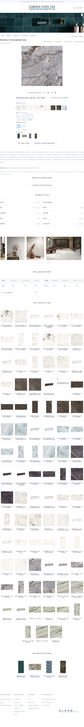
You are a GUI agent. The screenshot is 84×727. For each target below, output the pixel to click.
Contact (16, 702)
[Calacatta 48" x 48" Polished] (24, 107)
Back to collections (77, 36)
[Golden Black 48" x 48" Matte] (53, 107)
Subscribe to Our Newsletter (69, 713)
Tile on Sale (45, 705)
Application (67, 41)
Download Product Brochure (43, 185)
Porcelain (16, 35)
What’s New (31, 702)
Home (2, 35)
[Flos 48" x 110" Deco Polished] (30, 135)
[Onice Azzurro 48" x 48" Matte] (64, 107)
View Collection (78, 41)
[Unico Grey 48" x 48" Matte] (30, 116)
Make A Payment (18, 705)
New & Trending (47, 702)
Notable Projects (33, 705)
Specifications (47, 41)
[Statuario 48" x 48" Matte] (30, 107)
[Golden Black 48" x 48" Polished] (58, 107)
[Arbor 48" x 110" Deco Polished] (24, 116)
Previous (15, 107)
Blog (29, 699)
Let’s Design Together (48, 699)
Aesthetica (33, 35)
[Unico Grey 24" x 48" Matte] (18, 116)
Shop (1, 702)
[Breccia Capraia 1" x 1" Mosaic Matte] (18, 126)
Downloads (57, 41)
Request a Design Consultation (45, 143)
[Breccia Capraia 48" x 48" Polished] (47, 107)
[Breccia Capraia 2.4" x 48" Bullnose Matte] (24, 126)
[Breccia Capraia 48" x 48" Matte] (41, 107)
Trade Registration (6, 705)
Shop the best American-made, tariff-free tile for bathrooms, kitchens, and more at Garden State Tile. (42, 1)
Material (8, 35)
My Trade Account (5, 699)
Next (69, 107)
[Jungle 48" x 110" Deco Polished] (35, 135)
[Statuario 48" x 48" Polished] (35, 107)
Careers (16, 708)
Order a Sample (25, 143)
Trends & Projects (33, 708)
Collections (24, 35)
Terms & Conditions (80, 724)
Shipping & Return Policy (19, 713)
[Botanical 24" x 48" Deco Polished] (24, 135)
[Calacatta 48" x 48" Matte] (18, 107)
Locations (17, 699)
